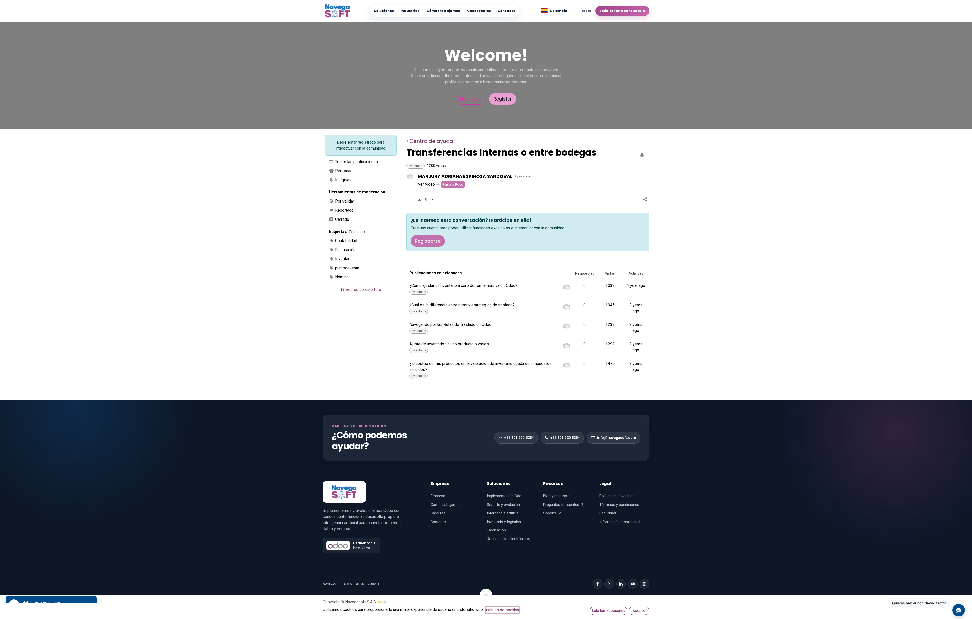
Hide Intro (471, 99)
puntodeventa (346, 268)
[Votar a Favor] (419, 199)
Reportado (344, 210)
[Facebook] (597, 584)
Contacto (506, 10)
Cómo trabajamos (443, 10)
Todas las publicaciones (356, 161)
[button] (486, 595)
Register (502, 99)
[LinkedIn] (621, 584)
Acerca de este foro (363, 289)
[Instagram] (644, 584)
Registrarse (428, 241)
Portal (585, 10)
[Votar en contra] (432, 199)
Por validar (344, 201)
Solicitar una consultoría (622, 10)
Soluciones (384, 10)
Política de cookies (502, 609)
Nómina (341, 277)
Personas (343, 170)
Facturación (344, 249)
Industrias (410, 10)
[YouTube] (633, 584)
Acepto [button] (639, 610)
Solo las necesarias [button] (608, 610)
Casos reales (479, 10)
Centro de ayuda (431, 141)
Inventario (343, 258)
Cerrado (341, 219)
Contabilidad (345, 240)
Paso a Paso (452, 184)
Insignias (342, 179)
